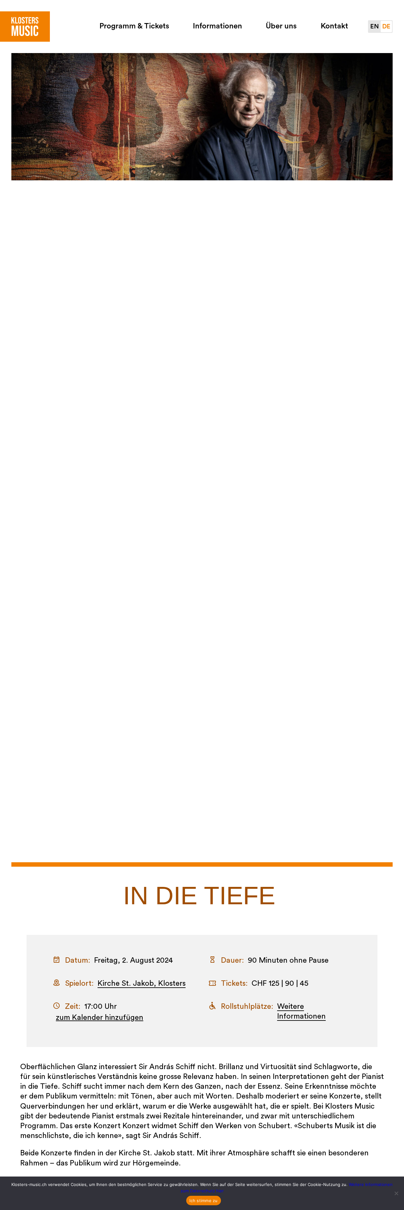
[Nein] (396, 1193)
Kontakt (334, 26)
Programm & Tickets (134, 26)
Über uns (281, 26)
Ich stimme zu (203, 1200)
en (374, 26)
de (386, 26)
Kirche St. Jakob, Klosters (142, 983)
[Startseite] (25, 26)
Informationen (217, 26)
